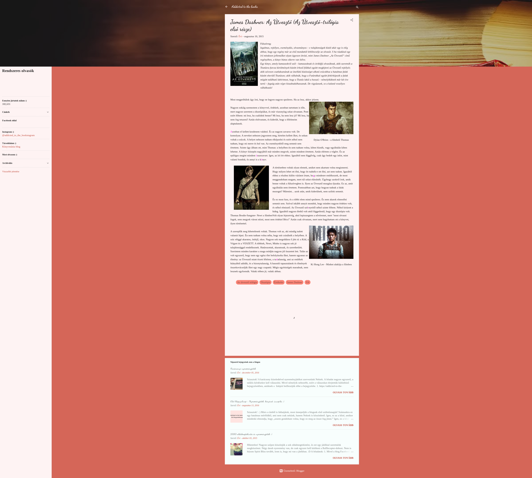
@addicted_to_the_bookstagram (18, 135)
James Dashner (294, 282)
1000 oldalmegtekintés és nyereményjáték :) (251, 434)
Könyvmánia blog (11, 146)
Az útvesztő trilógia (247, 282)
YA (307, 282)
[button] (351, 20)
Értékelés (278, 282)
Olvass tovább (343, 392)
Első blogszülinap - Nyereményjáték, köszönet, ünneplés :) (257, 401)
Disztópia (265, 282)
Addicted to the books (245, 7)
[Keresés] (357, 7)
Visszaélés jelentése (10, 171)
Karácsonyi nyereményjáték (243, 368)
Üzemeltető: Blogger (293, 470)
